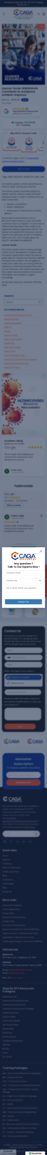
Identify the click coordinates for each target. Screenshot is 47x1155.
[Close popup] (41, 551)
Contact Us (23, 602)
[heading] (23, 565)
